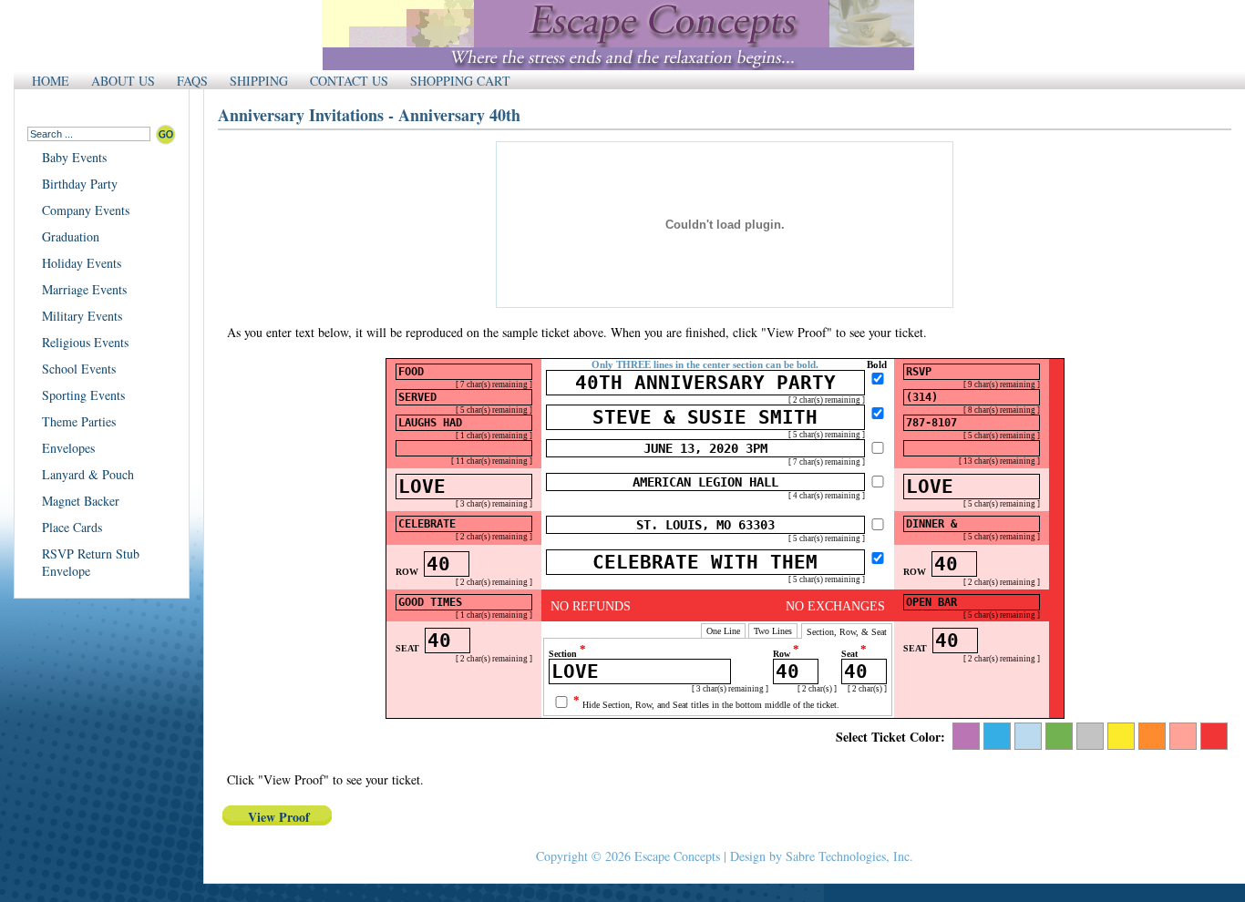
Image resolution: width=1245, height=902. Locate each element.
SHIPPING (259, 80)
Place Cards (72, 527)
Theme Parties (79, 421)
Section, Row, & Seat (847, 632)
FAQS (192, 80)
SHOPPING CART (460, 80)
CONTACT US (349, 80)
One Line (723, 631)
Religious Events (85, 342)
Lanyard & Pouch (88, 474)
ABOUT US (123, 80)
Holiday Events (81, 263)
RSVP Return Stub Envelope (90, 562)
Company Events (85, 210)
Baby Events (74, 157)
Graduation (70, 236)
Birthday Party (80, 183)
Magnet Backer (80, 500)
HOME (50, 80)
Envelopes (68, 447)
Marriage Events (84, 289)
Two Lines (773, 631)
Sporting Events (83, 395)
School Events (79, 368)
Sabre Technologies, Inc (848, 856)
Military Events (82, 315)
